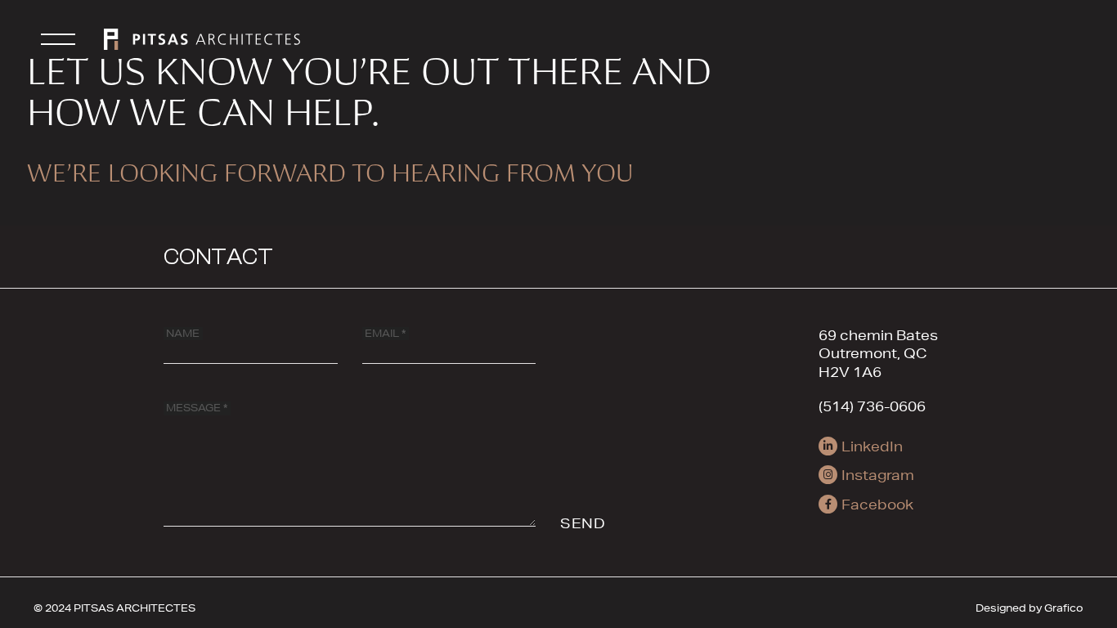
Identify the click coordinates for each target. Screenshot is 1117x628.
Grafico (1063, 608)
